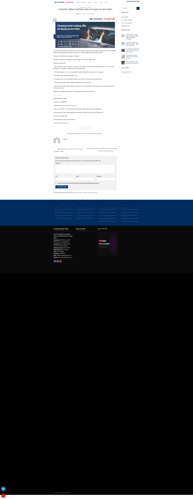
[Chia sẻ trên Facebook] (80, 128)
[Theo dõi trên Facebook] (55, 261)
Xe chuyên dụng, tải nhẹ (62, 213)
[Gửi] (138, 8)
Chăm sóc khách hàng (106, 210)
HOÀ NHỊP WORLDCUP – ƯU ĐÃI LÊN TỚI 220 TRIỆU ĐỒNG (132, 50)
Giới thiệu (79, 2)
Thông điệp (125, 216)
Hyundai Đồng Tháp (126, 72)
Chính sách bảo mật (127, 220)
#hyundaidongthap (64, 123)
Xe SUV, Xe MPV (60, 210)
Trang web (99, 176)
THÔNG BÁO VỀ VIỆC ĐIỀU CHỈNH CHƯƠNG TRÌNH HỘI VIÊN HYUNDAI (132, 37)
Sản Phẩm (84, 2)
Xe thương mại (60, 216)
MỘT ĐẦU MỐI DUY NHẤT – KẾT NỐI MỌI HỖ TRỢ (132, 57)
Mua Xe (90, 2)
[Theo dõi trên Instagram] (57, 261)
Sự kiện (81, 7)
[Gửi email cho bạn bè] (85, 128)
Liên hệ (106, 2)
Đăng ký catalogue (83, 210)
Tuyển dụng (124, 25)
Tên (56, 176)
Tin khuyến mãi (125, 20)
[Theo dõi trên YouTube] (60, 261)
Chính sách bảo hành (105, 213)
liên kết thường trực (98, 133)
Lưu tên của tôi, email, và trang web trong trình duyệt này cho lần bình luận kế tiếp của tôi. (78, 183)
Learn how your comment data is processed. (85, 192)
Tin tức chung (87, 7)
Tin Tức (101, 2)
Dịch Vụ (95, 2)
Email (77, 176)
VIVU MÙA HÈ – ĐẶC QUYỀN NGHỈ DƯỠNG (132, 62)
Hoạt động (125, 213)
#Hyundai (56, 123)
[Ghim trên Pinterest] (88, 128)
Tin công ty (125, 210)
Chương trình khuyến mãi (85, 216)
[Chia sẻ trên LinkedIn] (90, 128)
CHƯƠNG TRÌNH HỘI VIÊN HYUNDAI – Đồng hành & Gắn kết (132, 44)
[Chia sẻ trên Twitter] (82, 128)
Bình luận (57, 163)
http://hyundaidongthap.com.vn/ (68, 105)
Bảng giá (81, 213)
